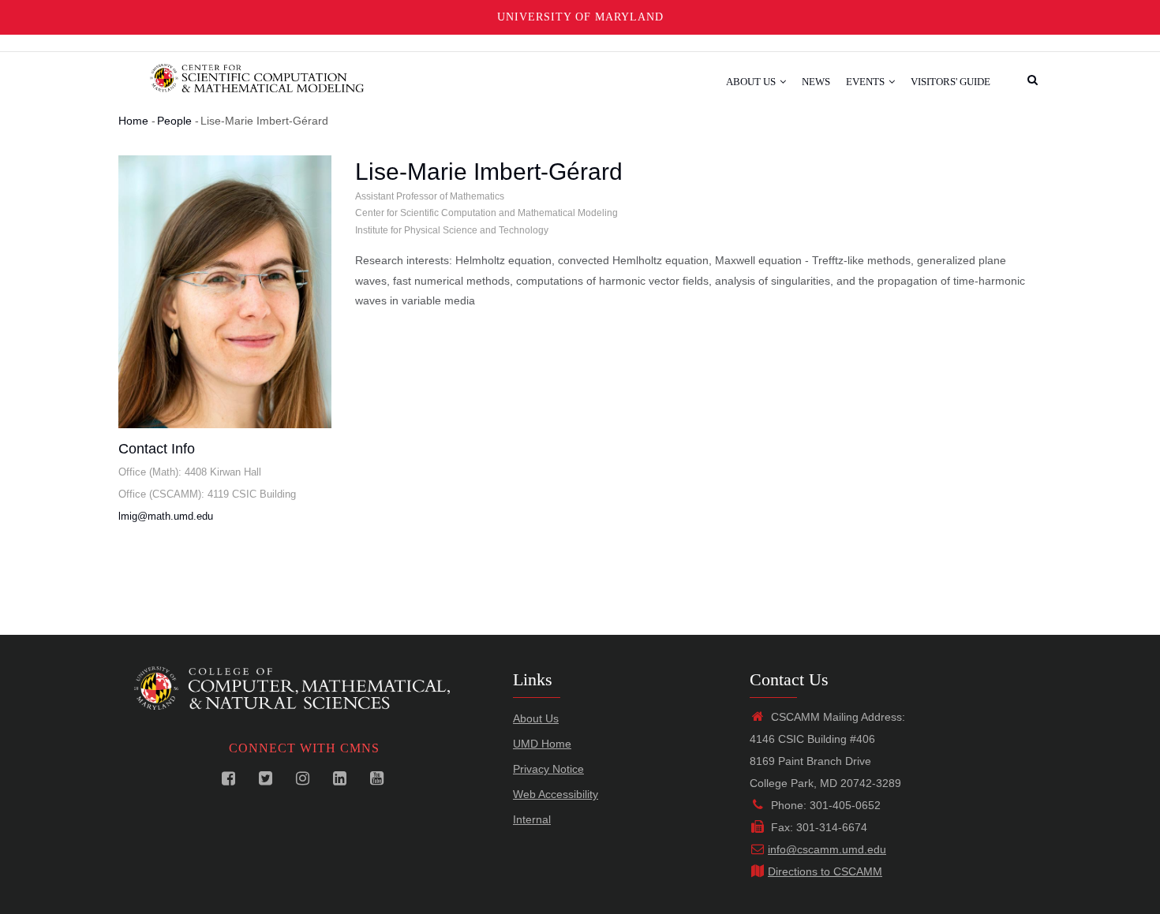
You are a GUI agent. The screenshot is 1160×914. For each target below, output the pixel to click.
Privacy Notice (548, 769)
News (816, 82)
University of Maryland (580, 17)
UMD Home (542, 743)
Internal (532, 819)
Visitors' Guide (950, 82)
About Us (752, 82)
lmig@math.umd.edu (165, 516)
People (174, 120)
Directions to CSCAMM (825, 871)
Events (866, 82)
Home (133, 120)
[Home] (256, 76)
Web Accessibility (555, 794)
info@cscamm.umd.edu (827, 849)
